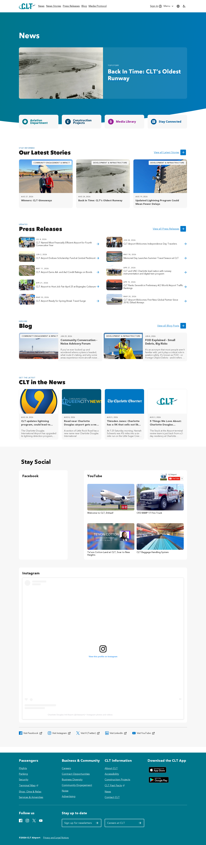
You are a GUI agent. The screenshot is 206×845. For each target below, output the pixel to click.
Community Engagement (77, 785)
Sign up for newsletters (78, 824)
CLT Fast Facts (115, 785)
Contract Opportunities (76, 773)
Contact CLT (112, 797)
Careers (66, 768)
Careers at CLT (121, 824)
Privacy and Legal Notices (56, 837)
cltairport (80, 715)
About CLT (111, 768)
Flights (23, 768)
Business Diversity (72, 779)
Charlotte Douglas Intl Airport (60, 715)
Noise (65, 790)
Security (23, 779)
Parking (23, 773)
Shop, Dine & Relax (30, 791)
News (108, 791)
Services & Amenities (31, 797)
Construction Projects (117, 779)
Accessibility (112, 773)
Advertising (68, 796)
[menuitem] (41, 6)
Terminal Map (29, 785)
